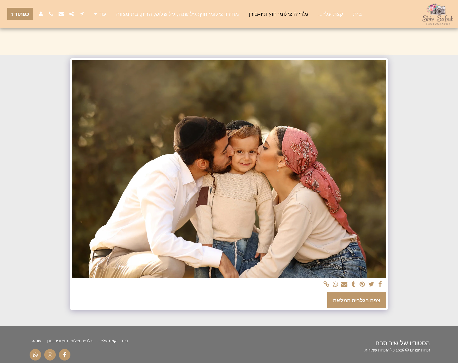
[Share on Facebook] (380, 284)
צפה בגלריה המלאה (356, 300)
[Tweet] (371, 284)
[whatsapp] (335, 284)
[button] (82, 13)
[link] (326, 284)
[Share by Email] (344, 284)
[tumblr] (353, 284)
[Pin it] (362, 284)
